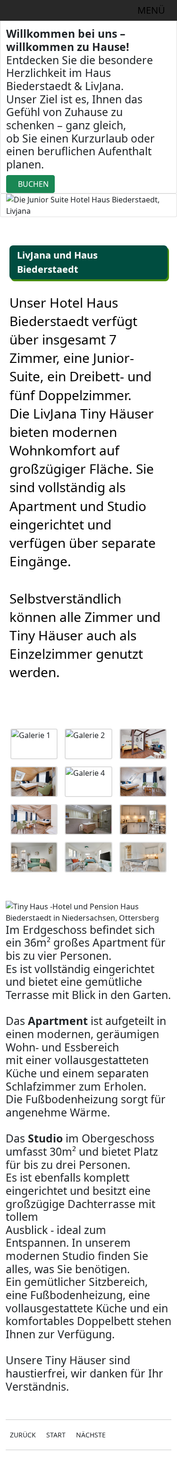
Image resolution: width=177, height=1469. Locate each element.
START (56, 1434)
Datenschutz (78, 1463)
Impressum (26, 1463)
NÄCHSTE (91, 1434)
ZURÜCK (23, 1434)
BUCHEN (33, 184)
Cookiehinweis (137, 1463)
